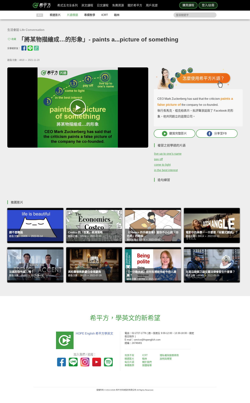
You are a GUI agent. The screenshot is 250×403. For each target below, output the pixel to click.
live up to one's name (168, 153)
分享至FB (220, 133)
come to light (162, 164)
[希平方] (43, 5)
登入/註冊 (208, 5)
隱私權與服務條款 (169, 355)
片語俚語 (72, 14)
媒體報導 (147, 365)
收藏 (13, 39)
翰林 (117, 14)
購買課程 (188, 5)
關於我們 (147, 362)
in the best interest (166, 170)
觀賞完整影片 (178, 133)
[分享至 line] (30, 48)
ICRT (104, 14)
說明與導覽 (166, 358)
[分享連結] (36, 48)
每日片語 (129, 362)
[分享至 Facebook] (23, 48)
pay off (158, 159)
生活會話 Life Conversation (25, 29)
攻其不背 (129, 355)
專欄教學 (89, 14)
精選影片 (55, 14)
